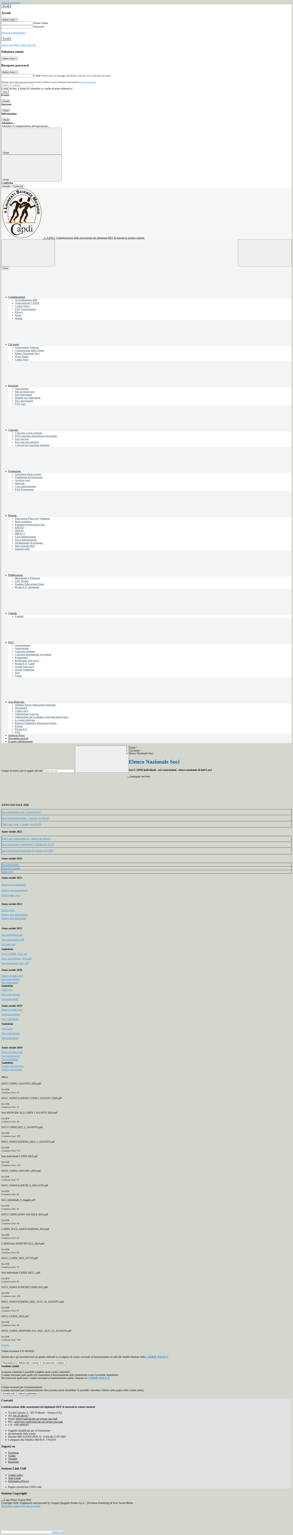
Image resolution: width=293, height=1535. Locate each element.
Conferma (18, 186)
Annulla (6, 186)
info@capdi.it (36, 1418)
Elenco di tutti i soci (12, 975)
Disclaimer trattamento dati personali (20, 1506)
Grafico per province (13, 1066)
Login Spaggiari (88, 82)
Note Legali (14, 1478)
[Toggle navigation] (28, 252)
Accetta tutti (53, 1363)
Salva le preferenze (27, 1393)
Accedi (6, 6)
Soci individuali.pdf (12, 934)
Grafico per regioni (12, 1069)
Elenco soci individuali (14, 884)
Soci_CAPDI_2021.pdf (14, 953)
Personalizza (9, 1363)
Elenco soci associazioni (14, 890)
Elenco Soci (8, 910)
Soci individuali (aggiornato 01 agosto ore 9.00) (27, 850)
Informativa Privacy (18, 1481)
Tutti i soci (7, 871)
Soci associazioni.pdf (13, 939)
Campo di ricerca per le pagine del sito (21, 770)
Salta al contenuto (10, 2)
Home (132, 747)
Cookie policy (15, 1475)
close (5, 268)
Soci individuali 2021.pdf (15, 963)
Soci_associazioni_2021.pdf (17, 958)
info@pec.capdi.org (39, 1421)
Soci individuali (10, 864)
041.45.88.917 (20, 1415)
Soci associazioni (11, 868)
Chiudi (6, 101)
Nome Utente (40, 23)
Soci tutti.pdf (8, 944)
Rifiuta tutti (29, 1363)
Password (38, 26)
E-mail (37, 75)
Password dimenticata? (13, 32)
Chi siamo (134, 750)
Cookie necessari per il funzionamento (22, 1387)
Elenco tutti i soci (11, 895)
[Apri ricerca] (265, 252)
